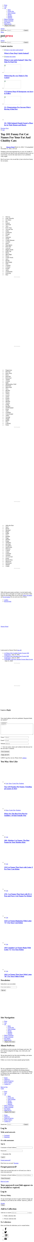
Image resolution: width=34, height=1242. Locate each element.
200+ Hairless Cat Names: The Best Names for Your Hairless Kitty (16, 841)
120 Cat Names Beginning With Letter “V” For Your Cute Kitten (18, 922)
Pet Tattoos (7, 22)
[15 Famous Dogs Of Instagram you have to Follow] (18, 84)
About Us (7, 1079)
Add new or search (6, 1212)
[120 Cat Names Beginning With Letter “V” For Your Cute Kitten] (18, 908)
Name (3, 737)
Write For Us (7, 24)
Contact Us (7, 1084)
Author (6, 600)
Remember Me (6, 1154)
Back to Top (4, 1087)
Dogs (5, 5)
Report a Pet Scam (10, 25)
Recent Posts (7, 601)
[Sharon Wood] (11, 625)
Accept (3, 1203)
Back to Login (5, 1181)
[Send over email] (5, 1240)
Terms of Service (9, 1081)
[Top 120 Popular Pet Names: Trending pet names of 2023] (18, 774)
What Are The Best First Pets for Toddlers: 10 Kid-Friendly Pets (15, 814)
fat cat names (6, 597)
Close (2, 1088)
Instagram (7, 1137)
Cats (5, 6)
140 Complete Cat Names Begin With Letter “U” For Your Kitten (17, 949)
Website (3, 743)
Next (7, 128)
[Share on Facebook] (5, 1230)
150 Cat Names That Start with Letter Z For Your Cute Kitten (18, 868)
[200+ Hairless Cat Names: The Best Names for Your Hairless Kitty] (18, 827)
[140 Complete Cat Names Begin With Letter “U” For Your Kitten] (18, 934)
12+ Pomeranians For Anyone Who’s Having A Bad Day (17, 108)
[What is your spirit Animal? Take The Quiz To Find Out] (18, 56)
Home (6, 1078)
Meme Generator (9, 19)
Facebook (7, 1135)
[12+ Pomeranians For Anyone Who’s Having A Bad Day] (18, 100)
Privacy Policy (8, 1082)
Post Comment (5, 751)
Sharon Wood (4, 626)
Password (3, 1150)
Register (16, 1163)
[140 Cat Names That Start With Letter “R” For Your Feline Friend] (18, 961)
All (5, 8)
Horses (10, 14)
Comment (4, 723)
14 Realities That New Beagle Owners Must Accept (18, 659)
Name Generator (8, 20)
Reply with (5, 754)
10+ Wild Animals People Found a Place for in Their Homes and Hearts (18, 124)
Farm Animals (11, 13)
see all (19, 650)
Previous (3, 128)
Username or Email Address (8, 1147)
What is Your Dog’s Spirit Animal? (16, 53)
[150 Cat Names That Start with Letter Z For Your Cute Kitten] (18, 854)
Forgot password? (6, 1160)
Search (26, 30)
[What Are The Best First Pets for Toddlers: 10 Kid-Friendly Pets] (18, 800)
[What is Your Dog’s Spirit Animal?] (18, 50)
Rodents (10, 17)
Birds (9, 10)
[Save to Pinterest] (6, 1235)
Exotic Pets (11, 11)
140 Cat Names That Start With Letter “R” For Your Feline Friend (18, 975)
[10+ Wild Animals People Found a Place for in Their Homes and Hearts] (18, 116)
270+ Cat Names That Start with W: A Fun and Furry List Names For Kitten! (18, 895)
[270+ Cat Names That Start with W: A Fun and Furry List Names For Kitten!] (18, 881)
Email (3, 740)
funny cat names (27, 595)
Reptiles (10, 16)
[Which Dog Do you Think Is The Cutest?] (18, 69)
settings (24, 758)
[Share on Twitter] (5, 1233)
